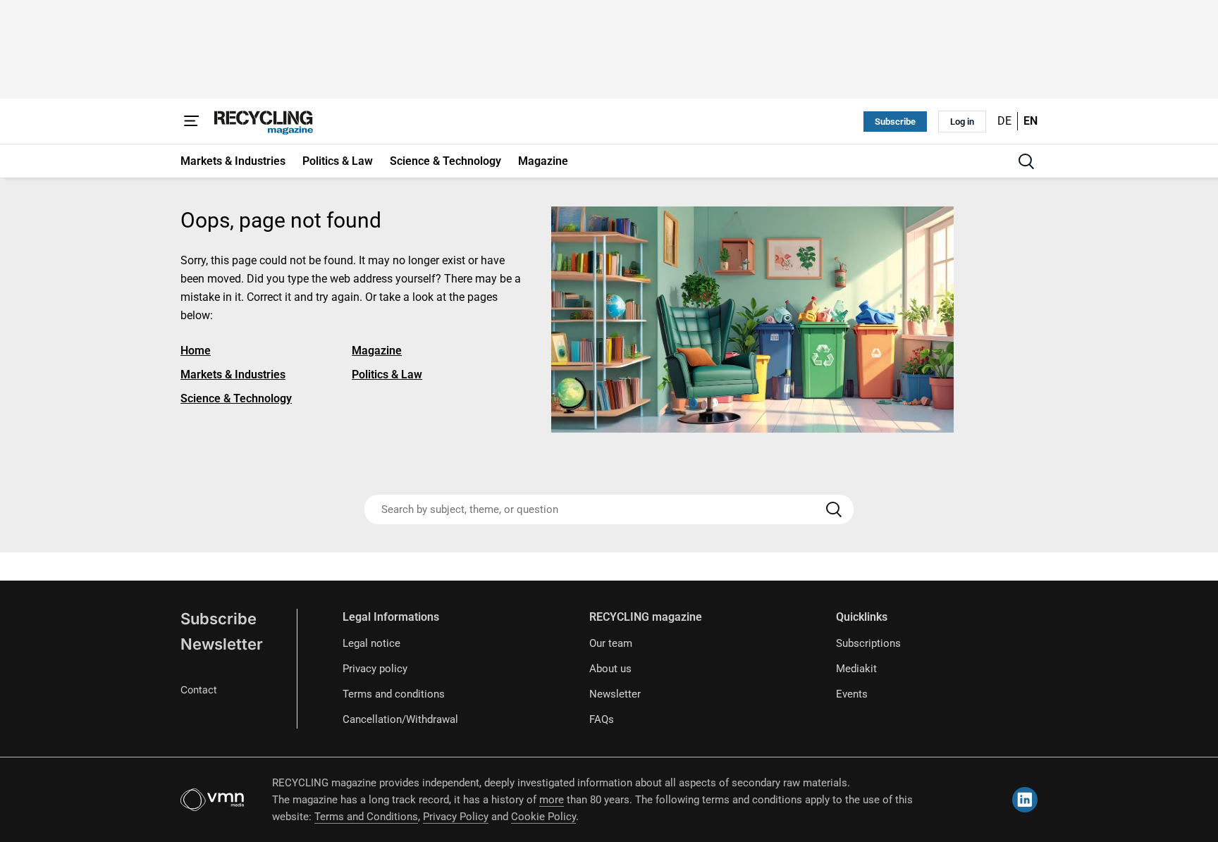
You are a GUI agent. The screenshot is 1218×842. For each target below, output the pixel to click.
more (551, 799)
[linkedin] (1025, 799)
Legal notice (371, 643)
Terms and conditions (394, 694)
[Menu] (191, 121)
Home (195, 350)
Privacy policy (375, 668)
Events (852, 694)
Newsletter (221, 644)
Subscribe (895, 121)
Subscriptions (868, 643)
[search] (1026, 161)
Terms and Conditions (366, 816)
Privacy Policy (455, 816)
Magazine (377, 350)
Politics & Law (387, 374)
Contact (198, 689)
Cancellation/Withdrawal (400, 719)
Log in (962, 121)
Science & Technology (236, 398)
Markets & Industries (232, 374)
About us (610, 668)
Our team (610, 643)
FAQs (601, 719)
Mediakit (856, 668)
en (1030, 121)
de (1004, 121)
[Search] (834, 509)
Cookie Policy (543, 816)
